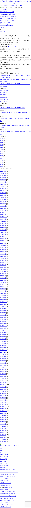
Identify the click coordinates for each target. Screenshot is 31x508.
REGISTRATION (7, 474)
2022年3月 (3, 280)
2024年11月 (3, 214)
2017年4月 (3, 358)
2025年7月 (3, 197)
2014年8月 (3, 415)
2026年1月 (3, 184)
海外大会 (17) (3, 101)
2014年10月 (3, 411)
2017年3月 (3, 361)
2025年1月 (3, 210)
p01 (1, 448)
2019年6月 (3, 315)
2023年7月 (3, 247)
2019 (1, 153)
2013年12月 (3, 432)
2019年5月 (3, 317)
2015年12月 (3, 380)
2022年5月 (3, 275)
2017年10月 (3, 352)
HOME (2, 27)
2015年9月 (3, 387)
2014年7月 (3, 417)
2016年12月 (3, 367)
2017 (1, 158)
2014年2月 (3, 428)
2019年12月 (3, 302)
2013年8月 (3, 441)
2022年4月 (3, 278)
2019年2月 (3, 323)
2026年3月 (3, 180)
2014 (1, 164)
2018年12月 (3, 326)
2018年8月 (3, 334)
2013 (1, 166)
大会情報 (14, 46)
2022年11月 (3, 265)
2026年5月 (3, 175)
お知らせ (2, 31)
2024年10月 (3, 217)
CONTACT (6, 480)
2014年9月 (3, 413)
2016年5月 (3, 371)
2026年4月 (3, 177)
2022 (1, 147)
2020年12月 (3, 286)
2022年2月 (3, 282)
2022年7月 (3, 273)
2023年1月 (3, 260)
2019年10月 (3, 306)
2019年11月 (3, 304)
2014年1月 (3, 430)
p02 (1, 450)
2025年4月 (3, 204)
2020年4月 (3, 295)
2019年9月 (3, 308)
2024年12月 (3, 212)
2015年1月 (3, 404)
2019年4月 (3, 319)
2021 (1, 149)
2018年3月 (3, 345)
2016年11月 (3, 369)
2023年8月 (3, 245)
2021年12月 (3, 284)
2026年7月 (3, 173)
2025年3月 (3, 206)
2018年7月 (3, 336)
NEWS (4, 454)
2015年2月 (3, 402)
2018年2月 (3, 347)
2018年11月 (3, 328)
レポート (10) (3, 97)
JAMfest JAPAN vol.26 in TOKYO (9, 472)
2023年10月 (3, 241)
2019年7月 (3, 313)
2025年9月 (3, 193)
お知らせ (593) (4, 90)
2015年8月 (3, 389)
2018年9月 (3, 332)
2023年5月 (3, 251)
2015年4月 (3, 398)
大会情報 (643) (4, 99)
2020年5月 (3, 293)
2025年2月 (3, 208)
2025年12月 (3, 186)
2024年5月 (3, 225)
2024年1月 (3, 234)
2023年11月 (3, 238)
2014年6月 (3, 419)
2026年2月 (3, 182)
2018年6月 (3, 339)
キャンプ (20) (3, 92)
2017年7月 (3, 354)
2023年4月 (3, 254)
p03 (1, 452)
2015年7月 (3, 391)
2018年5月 (3, 341)
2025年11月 (3, 188)
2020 (1, 151)
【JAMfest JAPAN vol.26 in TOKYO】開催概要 (12, 108)
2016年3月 (3, 374)
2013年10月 (3, 437)
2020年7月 (3, 291)
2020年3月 (3, 297)
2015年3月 (3, 400)
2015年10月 (3, 384)
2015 (1, 162)
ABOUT (7, 500)
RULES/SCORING (7, 476)
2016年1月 (3, 378)
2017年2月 (3, 363)
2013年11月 (3, 435)
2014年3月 (3, 426)
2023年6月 (3, 249)
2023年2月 (3, 258)
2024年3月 (3, 230)
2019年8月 (3, 310)
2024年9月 (3, 219)
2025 (1, 140)
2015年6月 (3, 393)
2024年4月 (3, 227)
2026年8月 (3, 171)
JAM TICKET (8, 498)
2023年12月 (3, 236)
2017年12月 (3, 350)
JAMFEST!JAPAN (5, 485)
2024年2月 (3, 232)
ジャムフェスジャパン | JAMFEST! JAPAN (11, 5)
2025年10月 (3, 190)
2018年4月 (3, 343)
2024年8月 (3, 221)
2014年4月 (3, 424)
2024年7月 (3, 223)
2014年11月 (3, 408)
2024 (1, 142)
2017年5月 (3, 356)
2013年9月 (3, 439)
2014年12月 (3, 406)
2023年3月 (3, 256)
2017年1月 (3, 365)
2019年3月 (3, 321)
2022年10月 (3, 267)
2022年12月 (3, 262)
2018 (1, 156)
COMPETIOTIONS (7, 470)
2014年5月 (3, 422)
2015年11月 (3, 382)
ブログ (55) (3, 95)
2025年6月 (3, 199)
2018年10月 (3, 330)
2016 (1, 160)
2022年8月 (3, 271)
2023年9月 (3, 243)
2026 (1, 138)
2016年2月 (3, 376)
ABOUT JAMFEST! (10, 445)
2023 (1, 145)
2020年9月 (3, 289)
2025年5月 (3, 201)
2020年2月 (3, 299)
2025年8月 (3, 195)
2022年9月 (3, 269)
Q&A (5, 478)
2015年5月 (3, 395)
